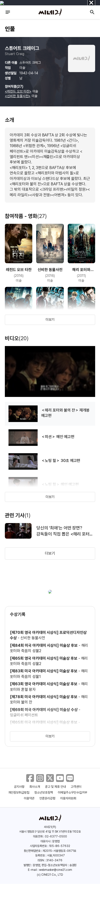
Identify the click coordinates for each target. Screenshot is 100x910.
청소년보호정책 (43, 792)
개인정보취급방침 (19, 792)
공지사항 (19, 786)
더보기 (50, 319)
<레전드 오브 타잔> (18, 91)
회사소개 (34, 786)
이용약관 (29, 798)
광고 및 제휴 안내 (55, 786)
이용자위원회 (68, 798)
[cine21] (50, 12)
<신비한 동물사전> (18, 96)
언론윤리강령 (47, 798)
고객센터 (76, 786)
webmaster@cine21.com (55, 870)
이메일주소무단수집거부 (72, 792)
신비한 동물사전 (32, 638)
